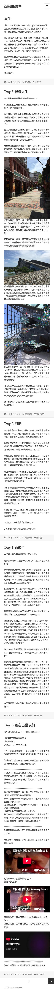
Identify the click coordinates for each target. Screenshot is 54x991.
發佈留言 (38, 82)
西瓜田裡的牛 (12, 6)
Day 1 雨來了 (14, 547)
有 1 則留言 (40, 974)
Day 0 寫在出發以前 (19, 725)
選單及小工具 (47, 6)
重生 (7, 18)
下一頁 (51, 981)
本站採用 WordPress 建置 (13, 988)
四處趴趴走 (28, 414)
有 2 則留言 (40, 414)
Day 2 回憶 (12, 423)
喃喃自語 (28, 82)
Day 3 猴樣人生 (16, 91)
